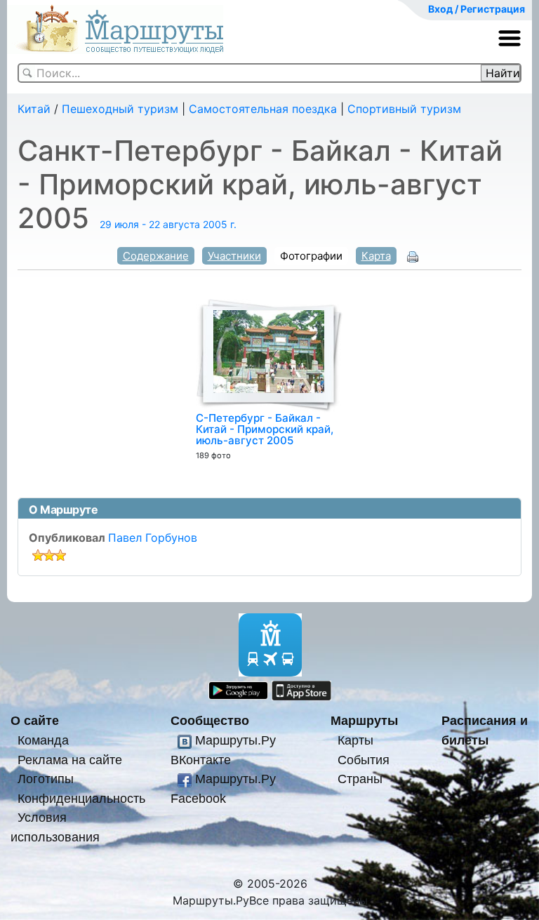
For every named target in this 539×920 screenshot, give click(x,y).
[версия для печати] (412, 255)
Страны (360, 778)
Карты (355, 740)
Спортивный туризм (404, 109)
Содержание (156, 255)
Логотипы (46, 778)
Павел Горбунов (152, 538)
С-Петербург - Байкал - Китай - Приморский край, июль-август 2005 (264, 429)
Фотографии (311, 255)
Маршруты (364, 720)
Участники (234, 255)
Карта (376, 255)
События (364, 759)
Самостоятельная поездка (263, 109)
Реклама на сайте (70, 759)
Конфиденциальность (81, 798)
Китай (34, 109)
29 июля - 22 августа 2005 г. (168, 224)
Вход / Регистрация (476, 9)
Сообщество (210, 720)
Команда (43, 740)
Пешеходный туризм (120, 109)
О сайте (35, 720)
